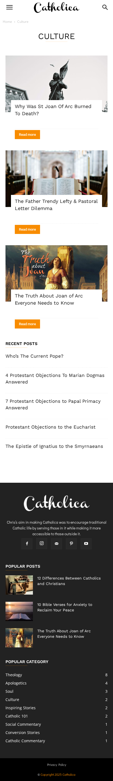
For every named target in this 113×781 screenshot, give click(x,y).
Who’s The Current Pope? (34, 356)
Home (7, 21)
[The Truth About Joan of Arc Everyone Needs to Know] (56, 273)
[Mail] (56, 543)
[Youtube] (86, 543)
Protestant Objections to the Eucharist (50, 427)
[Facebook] (26, 543)
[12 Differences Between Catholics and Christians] (19, 585)
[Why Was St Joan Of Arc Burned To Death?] (56, 84)
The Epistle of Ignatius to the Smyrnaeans (54, 446)
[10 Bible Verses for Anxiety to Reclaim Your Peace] (19, 611)
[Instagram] (41, 543)
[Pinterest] (71, 543)
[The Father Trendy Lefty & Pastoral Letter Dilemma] (56, 178)
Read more (27, 135)
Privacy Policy (56, 764)
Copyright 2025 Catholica (58, 774)
